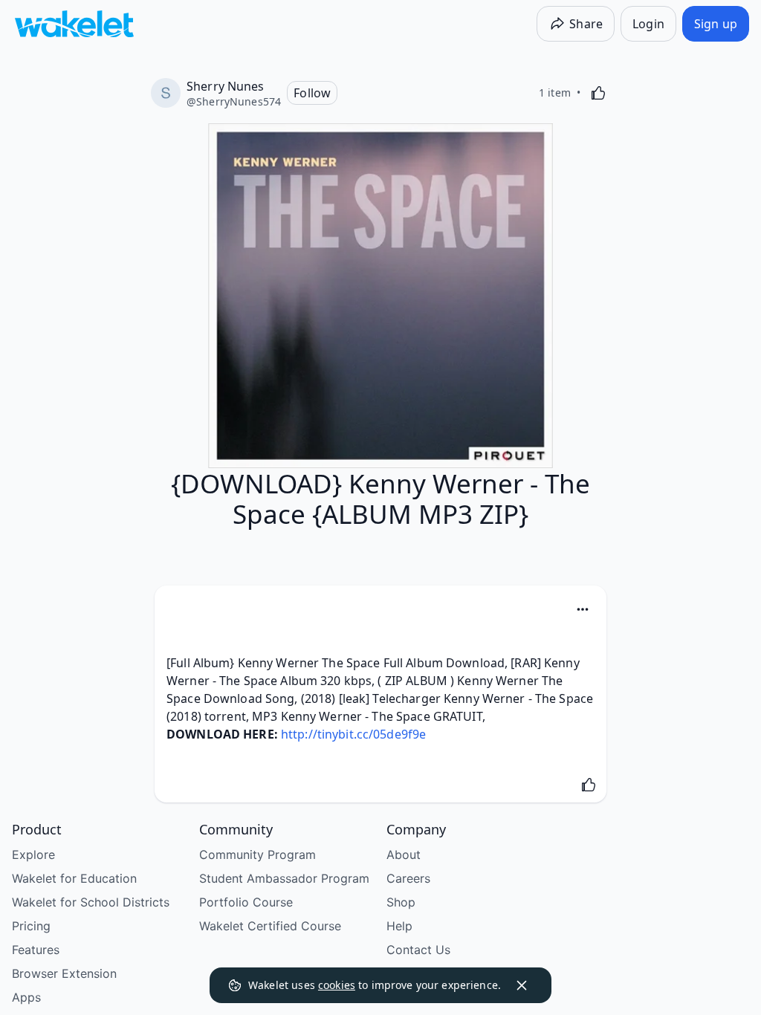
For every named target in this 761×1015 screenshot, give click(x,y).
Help (399, 925)
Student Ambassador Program (284, 878)
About (403, 854)
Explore (33, 854)
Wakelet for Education (74, 878)
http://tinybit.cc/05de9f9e (353, 734)
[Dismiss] (522, 985)
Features (35, 949)
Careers (408, 878)
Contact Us (418, 949)
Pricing (31, 925)
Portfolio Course (246, 902)
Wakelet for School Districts (90, 902)
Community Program (257, 854)
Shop (400, 902)
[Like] (598, 93)
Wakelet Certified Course (270, 925)
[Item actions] (583, 609)
